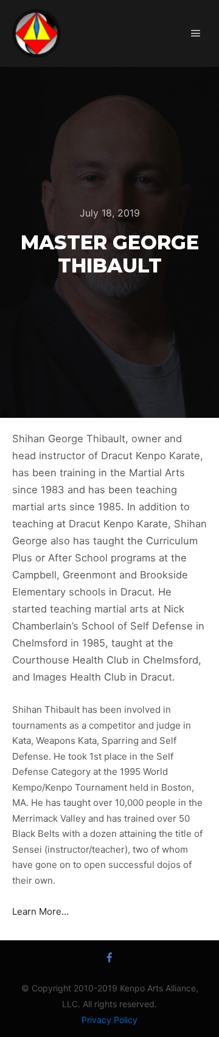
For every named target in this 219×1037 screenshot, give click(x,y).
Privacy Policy (109, 1019)
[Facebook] (109, 957)
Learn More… (40, 911)
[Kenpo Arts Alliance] (36, 33)
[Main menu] (196, 33)
